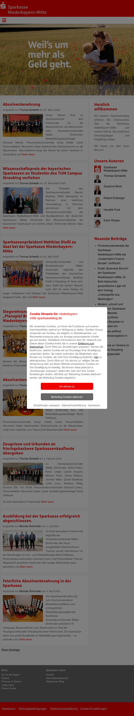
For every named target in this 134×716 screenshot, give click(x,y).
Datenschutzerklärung (74, 405)
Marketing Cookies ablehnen (67, 397)
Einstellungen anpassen (47, 405)
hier (96, 357)
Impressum (94, 405)
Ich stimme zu (67, 386)
